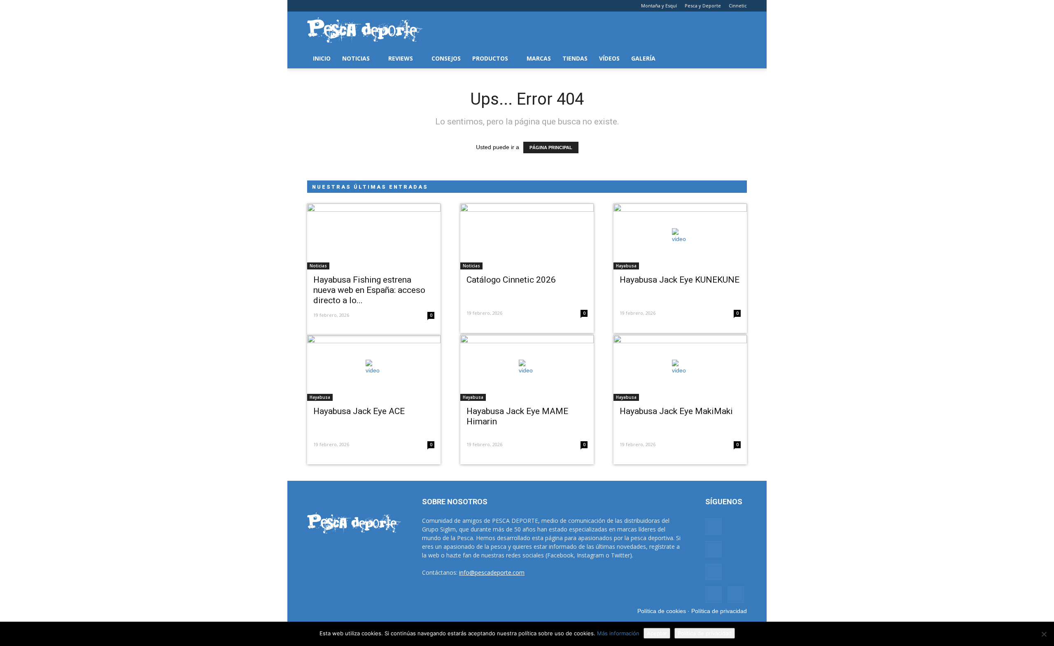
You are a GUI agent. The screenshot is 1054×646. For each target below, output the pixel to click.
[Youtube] (367, 6)
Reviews (400, 58)
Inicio (322, 58)
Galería (643, 58)
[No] (1044, 634)
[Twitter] (354, 6)
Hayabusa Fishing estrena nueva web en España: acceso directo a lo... (369, 290)
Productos (490, 58)
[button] (737, 58)
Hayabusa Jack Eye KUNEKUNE (679, 280)
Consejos (446, 58)
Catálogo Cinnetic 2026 (511, 280)
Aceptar (657, 633)
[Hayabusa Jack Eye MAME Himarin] (527, 368)
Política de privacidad (719, 611)
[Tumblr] (340, 6)
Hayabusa (626, 266)
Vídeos (609, 58)
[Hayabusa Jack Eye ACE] (374, 368)
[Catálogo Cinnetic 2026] (527, 236)
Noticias (356, 58)
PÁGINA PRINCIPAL (550, 147)
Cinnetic (738, 5)
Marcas (539, 58)
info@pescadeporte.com (492, 572)
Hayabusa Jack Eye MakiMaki (676, 411)
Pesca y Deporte (703, 5)
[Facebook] (313, 6)
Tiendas (575, 58)
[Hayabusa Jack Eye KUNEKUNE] (680, 236)
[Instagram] (327, 6)
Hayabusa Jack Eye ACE (359, 411)
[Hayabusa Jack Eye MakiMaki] (680, 368)
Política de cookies (661, 611)
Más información (618, 633)
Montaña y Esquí (659, 5)
